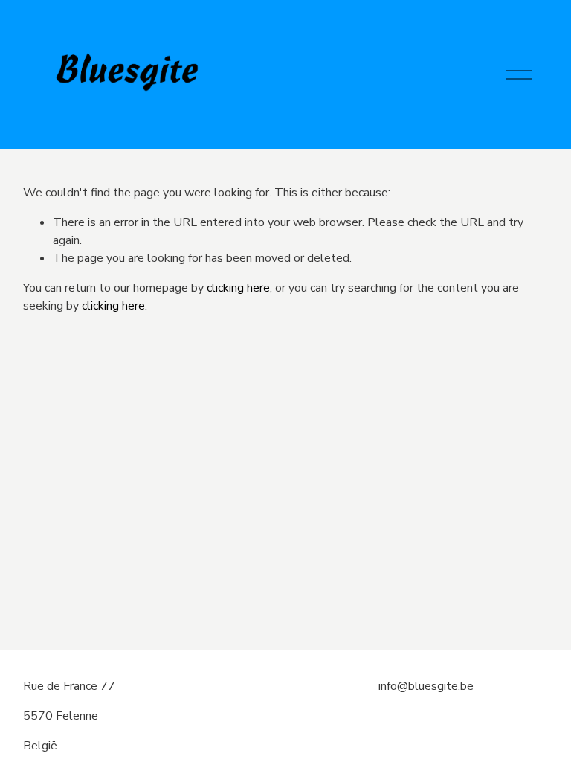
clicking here (238, 288)
